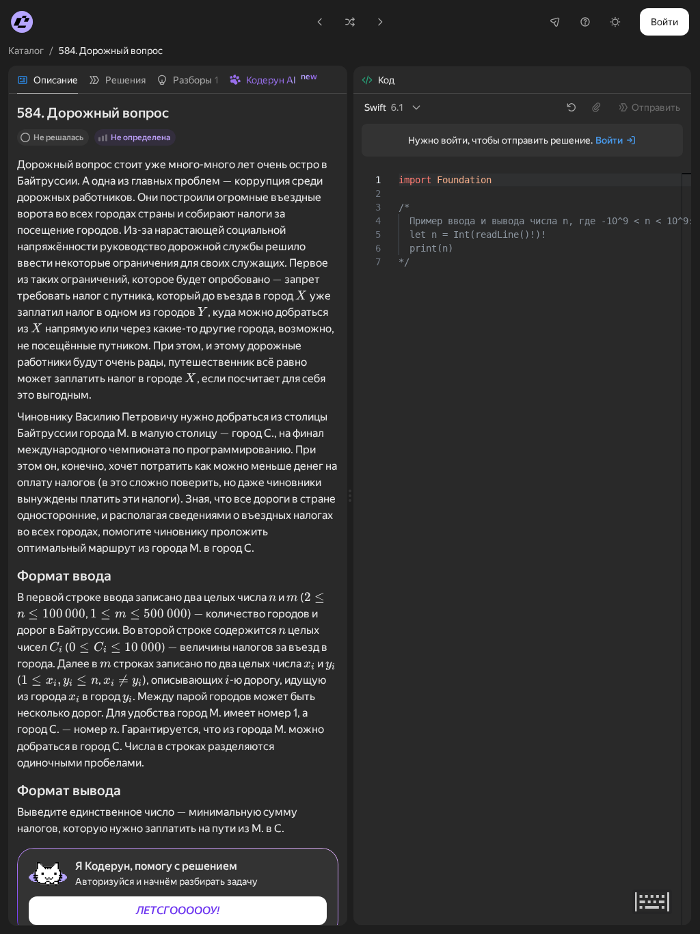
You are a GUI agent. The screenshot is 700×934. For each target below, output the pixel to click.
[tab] (47, 80)
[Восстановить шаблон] (571, 107)
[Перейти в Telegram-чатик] (555, 22)
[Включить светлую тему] (615, 22)
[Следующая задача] (380, 22)
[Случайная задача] (350, 22)
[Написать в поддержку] (585, 22)
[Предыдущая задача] (320, 22)
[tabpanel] (178, 509)
